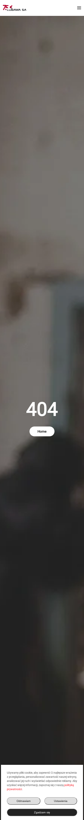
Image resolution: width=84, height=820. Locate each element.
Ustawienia (60, 801)
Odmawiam (24, 801)
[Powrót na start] (14, 8)
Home (42, 431)
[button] (79, 8)
